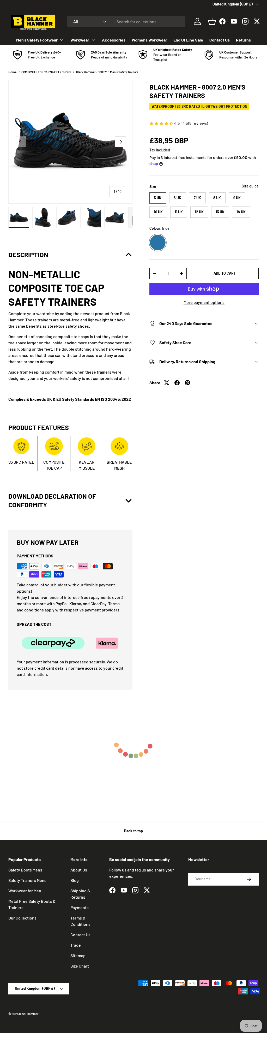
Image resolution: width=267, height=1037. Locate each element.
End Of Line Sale (188, 39)
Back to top (133, 831)
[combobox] (126, 21)
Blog (74, 880)
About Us (78, 869)
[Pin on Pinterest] (187, 383)
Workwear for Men (24, 890)
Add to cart (225, 273)
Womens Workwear (149, 39)
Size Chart (79, 965)
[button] (212, 21)
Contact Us (219, 39)
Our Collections (22, 917)
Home (12, 72)
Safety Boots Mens (25, 869)
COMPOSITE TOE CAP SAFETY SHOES (46, 72)
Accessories (113, 39)
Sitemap (78, 955)
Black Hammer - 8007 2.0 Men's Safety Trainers (107, 72)
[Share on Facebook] (177, 383)
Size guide (250, 186)
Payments (79, 907)
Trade (75, 944)
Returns (243, 39)
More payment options (204, 302)
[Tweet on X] (166, 383)
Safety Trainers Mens (27, 880)
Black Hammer (28, 1014)
